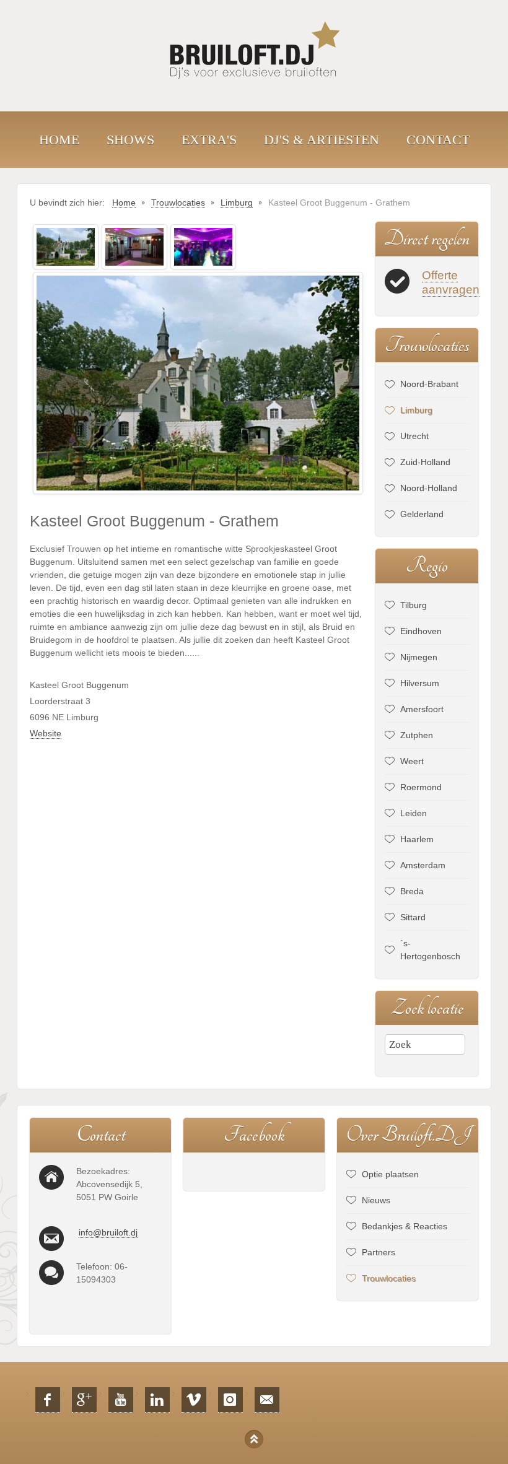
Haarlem (417, 839)
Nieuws (376, 1200)
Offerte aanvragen (451, 282)
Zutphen (416, 735)
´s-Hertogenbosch (430, 949)
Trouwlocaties (389, 1278)
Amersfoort (422, 709)
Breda (412, 891)
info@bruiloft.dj (108, 1232)
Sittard (413, 917)
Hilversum (419, 683)
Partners (378, 1252)
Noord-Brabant (429, 384)
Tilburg (413, 605)
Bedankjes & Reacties (404, 1226)
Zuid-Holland (425, 462)
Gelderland (422, 514)
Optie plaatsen (390, 1174)
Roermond (421, 787)
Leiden (413, 813)
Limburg (416, 410)
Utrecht (414, 436)
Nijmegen (418, 657)
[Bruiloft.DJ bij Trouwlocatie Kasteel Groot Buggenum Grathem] (66, 246)
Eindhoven (421, 631)
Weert (412, 761)
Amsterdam (422, 865)
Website (45, 733)
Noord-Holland (428, 488)
